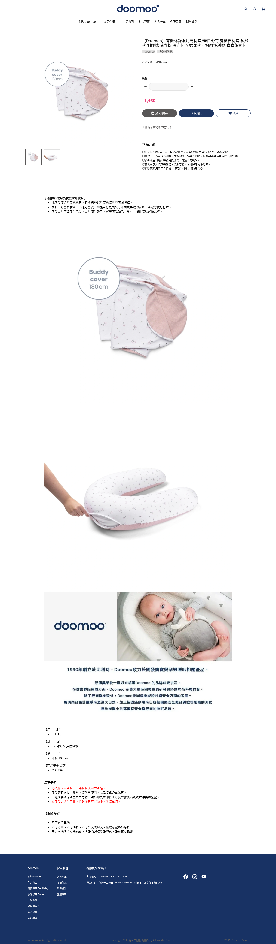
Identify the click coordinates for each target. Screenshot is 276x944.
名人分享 (160, 21)
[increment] (192, 87)
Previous (33, 93)
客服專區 (175, 21)
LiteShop (242, 940)
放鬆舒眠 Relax (36, 894)
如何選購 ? (33, 906)
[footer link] (185, 876)
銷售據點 (191, 21)
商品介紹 (109, 21)
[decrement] (145, 87)
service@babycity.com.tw (113, 876)
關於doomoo (87, 21)
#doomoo (149, 51)
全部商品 (32, 882)
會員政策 (62, 876)
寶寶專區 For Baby (38, 888)
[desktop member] (254, 8)
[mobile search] (245, 8)
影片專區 (144, 21)
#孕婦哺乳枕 (165, 51)
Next (126, 93)
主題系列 (128, 21)
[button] (263, 8)
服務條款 (62, 882)
